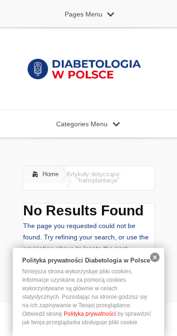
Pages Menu (83, 14)
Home (50, 174)
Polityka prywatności (90, 314)
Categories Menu (82, 124)
